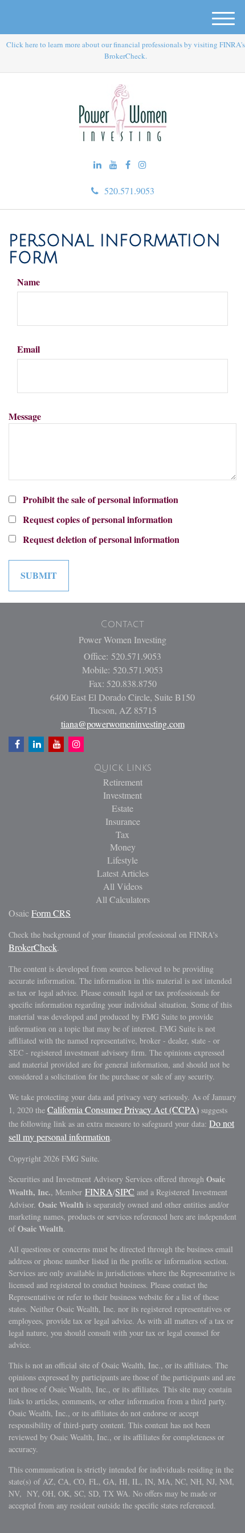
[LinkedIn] (97, 164)
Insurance (122, 821)
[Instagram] (142, 164)
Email (28, 349)
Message (25, 416)
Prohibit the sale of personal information (100, 499)
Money (123, 847)
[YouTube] (113, 164)
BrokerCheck (33, 947)
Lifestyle (122, 860)
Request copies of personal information (98, 519)
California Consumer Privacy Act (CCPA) (123, 1109)
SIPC (124, 1191)
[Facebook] (127, 164)
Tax (122, 834)
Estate (122, 808)
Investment (122, 795)
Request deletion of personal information (101, 539)
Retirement (122, 782)
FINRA (99, 1191)
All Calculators (123, 899)
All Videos (122, 886)
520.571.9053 (129, 191)
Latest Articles (123, 873)
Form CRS (51, 913)
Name (28, 282)
